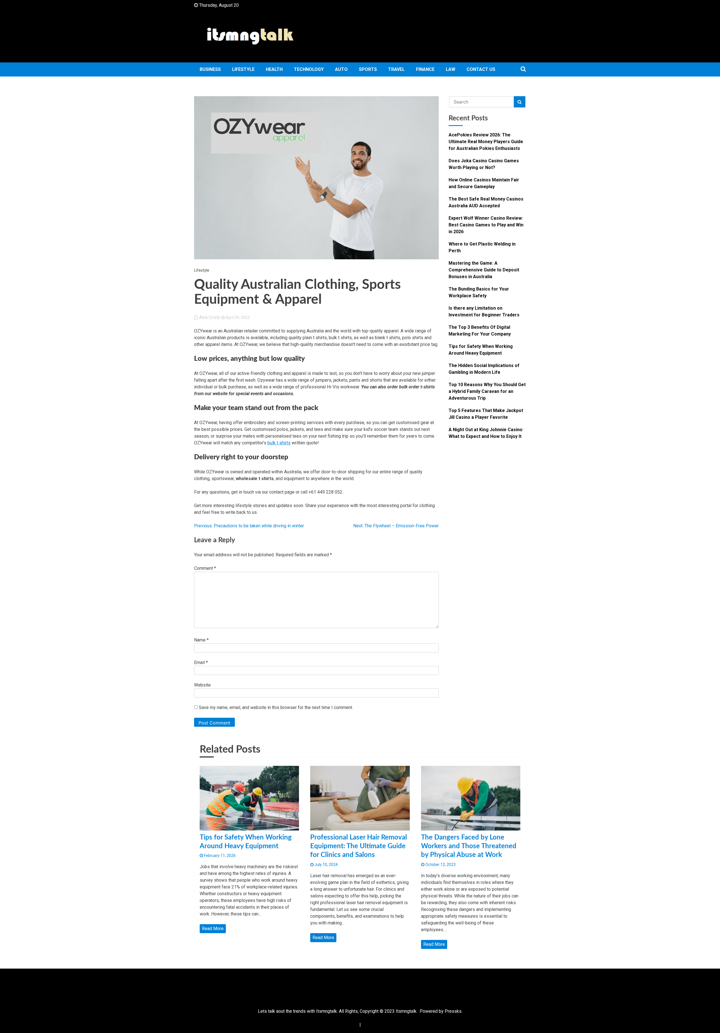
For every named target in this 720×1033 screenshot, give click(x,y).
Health (274, 69)
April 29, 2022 (237, 317)
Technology (309, 69)
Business (210, 69)
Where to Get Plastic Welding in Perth (482, 247)
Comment (205, 568)
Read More (213, 928)
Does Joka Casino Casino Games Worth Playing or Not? (484, 164)
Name (201, 640)
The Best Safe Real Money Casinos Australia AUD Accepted (486, 202)
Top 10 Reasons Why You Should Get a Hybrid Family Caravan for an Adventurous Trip (487, 391)
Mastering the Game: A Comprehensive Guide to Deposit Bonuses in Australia (484, 269)
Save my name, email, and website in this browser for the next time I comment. (276, 707)
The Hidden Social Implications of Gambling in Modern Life (484, 369)
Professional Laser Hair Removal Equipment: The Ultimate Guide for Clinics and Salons (358, 846)
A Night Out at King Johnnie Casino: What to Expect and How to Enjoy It (486, 433)
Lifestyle (243, 69)
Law (450, 69)
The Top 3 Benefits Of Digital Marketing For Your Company (480, 331)
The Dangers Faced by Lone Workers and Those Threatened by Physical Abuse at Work (468, 846)
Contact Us (481, 69)
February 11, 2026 (219, 855)
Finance (425, 69)
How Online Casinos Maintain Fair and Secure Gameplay (484, 183)
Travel (396, 69)
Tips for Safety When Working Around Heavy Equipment (481, 350)
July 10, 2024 (326, 864)
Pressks (453, 1011)
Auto (341, 69)
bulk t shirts (279, 442)
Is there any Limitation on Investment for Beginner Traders (484, 311)
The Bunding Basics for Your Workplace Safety (479, 292)
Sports (368, 69)
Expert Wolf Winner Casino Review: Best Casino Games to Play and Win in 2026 (486, 224)
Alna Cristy (209, 317)
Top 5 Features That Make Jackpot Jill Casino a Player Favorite (486, 414)
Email (201, 662)
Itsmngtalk (406, 1011)
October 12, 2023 (440, 864)
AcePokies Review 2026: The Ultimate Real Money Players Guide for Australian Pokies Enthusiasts (486, 141)
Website (202, 685)
